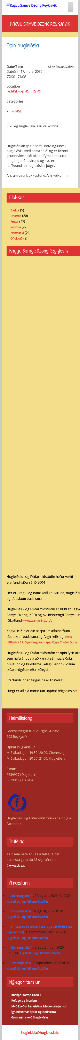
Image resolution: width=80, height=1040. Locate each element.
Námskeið (17, 233)
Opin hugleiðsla (20, 911)
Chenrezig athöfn (21, 896)
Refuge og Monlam (24, 1000)
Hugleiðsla (16, 111)
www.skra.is (17, 865)
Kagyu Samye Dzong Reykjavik (40, 24)
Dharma (15, 216)
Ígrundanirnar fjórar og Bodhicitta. (33, 1012)
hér (75, 691)
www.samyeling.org (37, 620)
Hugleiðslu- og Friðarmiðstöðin (24, 91)
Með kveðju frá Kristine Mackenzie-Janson (39, 1006)
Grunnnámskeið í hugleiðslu (29, 1017)
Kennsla (15, 227)
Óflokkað (16, 238)
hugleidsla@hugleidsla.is (40, 1032)
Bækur (14, 210)
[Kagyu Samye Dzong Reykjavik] (32, 5)
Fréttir (14, 221)
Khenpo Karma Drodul (26, 995)
